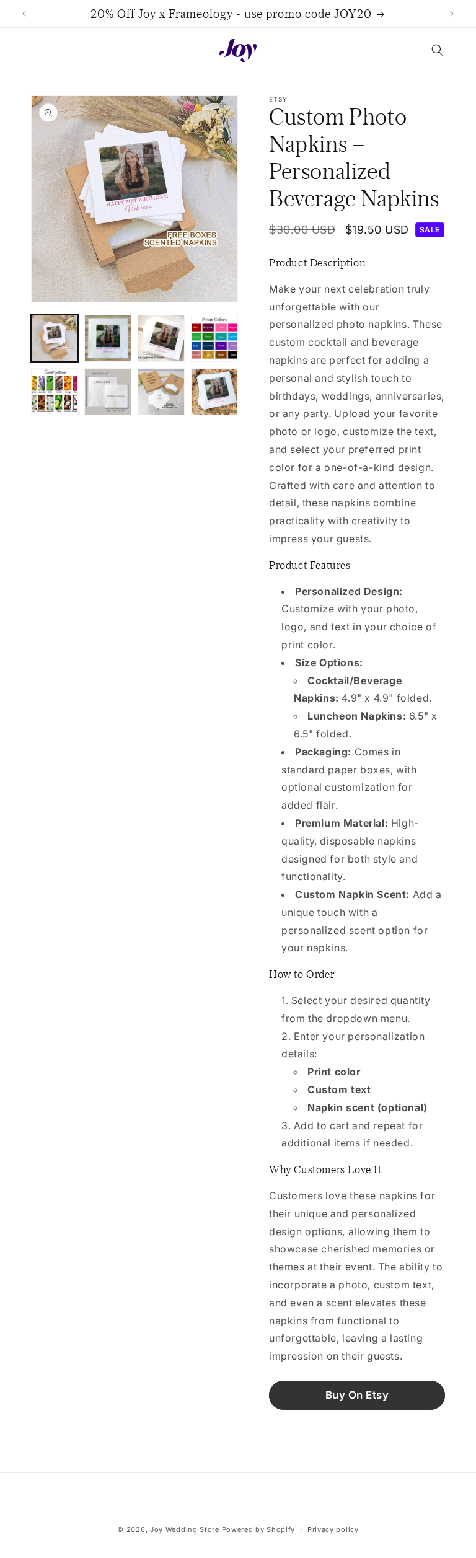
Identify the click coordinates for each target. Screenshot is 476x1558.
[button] (437, 50)
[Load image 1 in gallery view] (54, 338)
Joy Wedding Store (184, 1529)
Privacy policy (333, 1529)
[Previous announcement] (24, 13)
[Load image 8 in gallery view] (214, 391)
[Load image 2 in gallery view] (107, 338)
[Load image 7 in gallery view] (161, 391)
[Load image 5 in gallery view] (54, 391)
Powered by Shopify (259, 1529)
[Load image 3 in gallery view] (161, 338)
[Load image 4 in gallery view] (214, 338)
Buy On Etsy (357, 1395)
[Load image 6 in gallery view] (107, 391)
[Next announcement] (451, 13)
